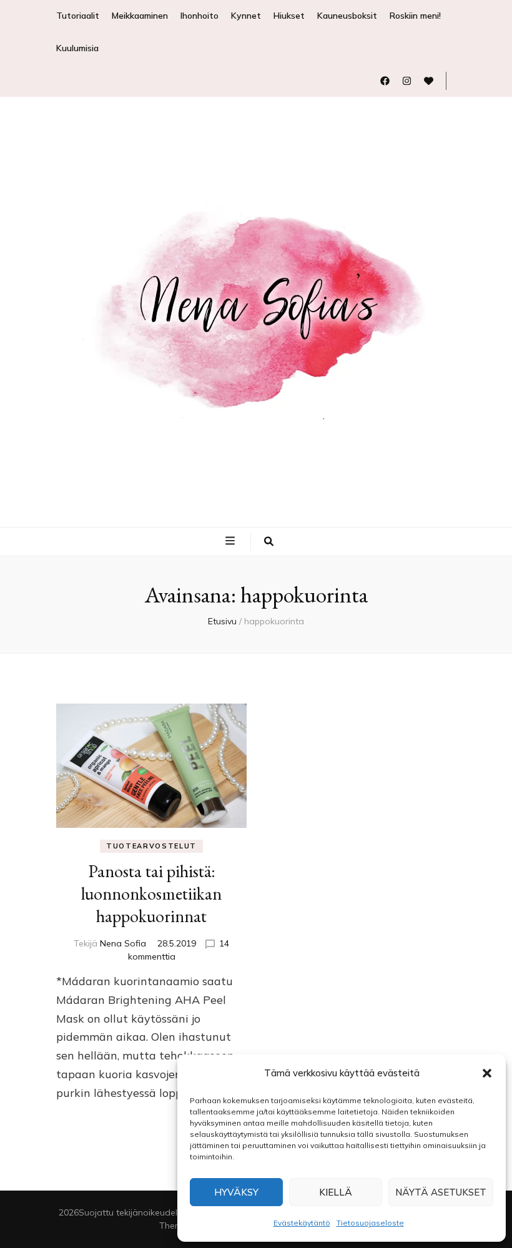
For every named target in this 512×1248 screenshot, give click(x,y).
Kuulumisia (77, 48)
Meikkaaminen (140, 15)
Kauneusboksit (347, 15)
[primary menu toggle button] (231, 540)
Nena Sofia (123, 943)
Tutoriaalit (77, 15)
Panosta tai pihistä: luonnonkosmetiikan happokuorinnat (151, 893)
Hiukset (289, 15)
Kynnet (246, 15)
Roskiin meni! (415, 15)
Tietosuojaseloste (370, 1222)
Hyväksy (236, 1192)
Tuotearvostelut (151, 846)
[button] (487, 1073)
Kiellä (335, 1192)
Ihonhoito (199, 15)
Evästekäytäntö (301, 1222)
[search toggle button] (268, 542)
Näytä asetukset (440, 1192)
